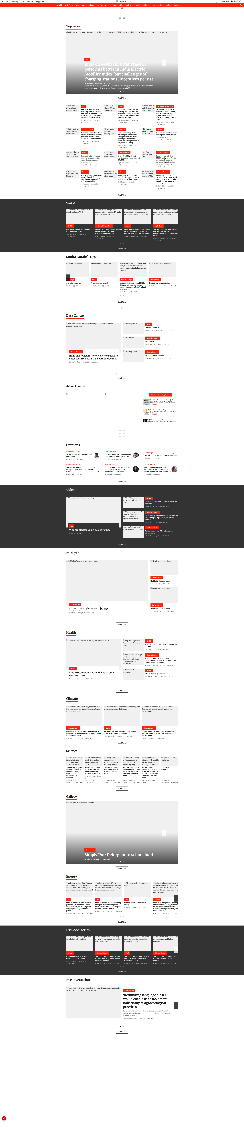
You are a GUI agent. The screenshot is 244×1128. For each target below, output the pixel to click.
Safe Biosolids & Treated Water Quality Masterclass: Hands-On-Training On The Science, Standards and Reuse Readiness (162, 401)
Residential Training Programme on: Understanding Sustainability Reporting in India (163, 411)
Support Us (40, 2)
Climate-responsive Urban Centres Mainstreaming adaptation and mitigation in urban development (163, 421)
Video (121, 5)
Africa (103, 5)
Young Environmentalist (161, 5)
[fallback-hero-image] (73, 115)
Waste (84, 5)
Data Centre (112, 5)
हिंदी (7, 2)
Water (77, 5)
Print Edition (27, 2)
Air (98, 5)
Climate (92, 5)
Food (137, 5)
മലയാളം (15, 2)
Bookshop (146, 5)
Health (59, 5)
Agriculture (69, 5)
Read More (122, 302)
